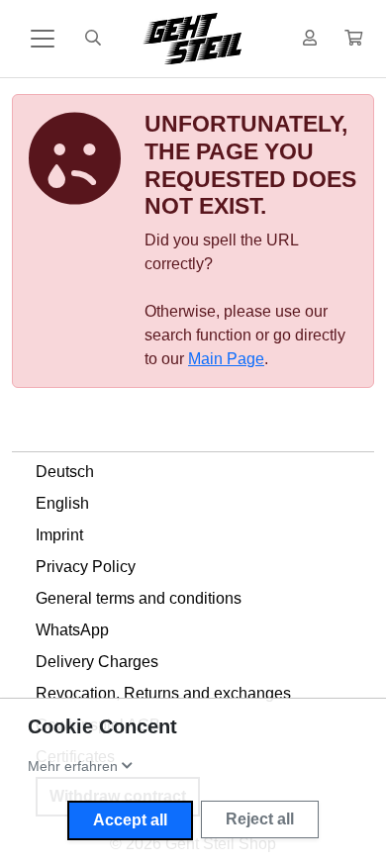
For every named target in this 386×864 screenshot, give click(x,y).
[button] (353, 38)
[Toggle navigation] (42, 38)
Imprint (59, 535)
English (62, 503)
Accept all (130, 820)
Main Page (226, 358)
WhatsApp (72, 630)
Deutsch (65, 471)
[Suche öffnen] (93, 38)
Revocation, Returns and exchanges (163, 693)
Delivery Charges (97, 661)
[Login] (310, 38)
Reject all (260, 819)
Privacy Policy (86, 566)
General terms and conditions (138, 598)
